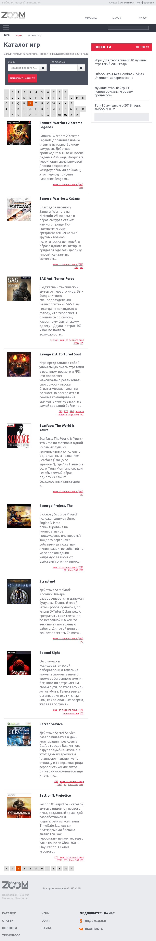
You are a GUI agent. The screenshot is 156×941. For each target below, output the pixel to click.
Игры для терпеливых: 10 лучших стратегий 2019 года (120, 62)
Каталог (9, 913)
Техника (91, 18)
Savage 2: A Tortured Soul (60, 354)
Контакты (21, 898)
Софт (143, 18)
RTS (66, 411)
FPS (76, 267)
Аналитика (127, 2)
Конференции (145, 2)
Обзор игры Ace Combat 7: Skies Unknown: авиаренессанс (119, 76)
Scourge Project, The (56, 506)
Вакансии (7, 898)
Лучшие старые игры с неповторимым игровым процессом (113, 91)
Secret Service (51, 724)
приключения (71, 713)
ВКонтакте (94, 928)
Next (121, 117)
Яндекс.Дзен (95, 920)
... (7, 92)
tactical (54, 340)
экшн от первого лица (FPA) (68, 184)
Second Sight (49, 653)
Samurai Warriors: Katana (59, 198)
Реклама (24, 894)
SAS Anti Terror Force (56, 278)
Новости (9, 928)
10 (65, 868)
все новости (142, 47)
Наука (117, 18)
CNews (113, 2)
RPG (72, 411)
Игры (19, 35)
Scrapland (47, 581)
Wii (81, 267)
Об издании (9, 894)
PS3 (81, 570)
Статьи (7, 920)
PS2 (81, 187)
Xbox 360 (73, 570)
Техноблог (11, 935)
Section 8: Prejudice (55, 795)
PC (81, 343)
